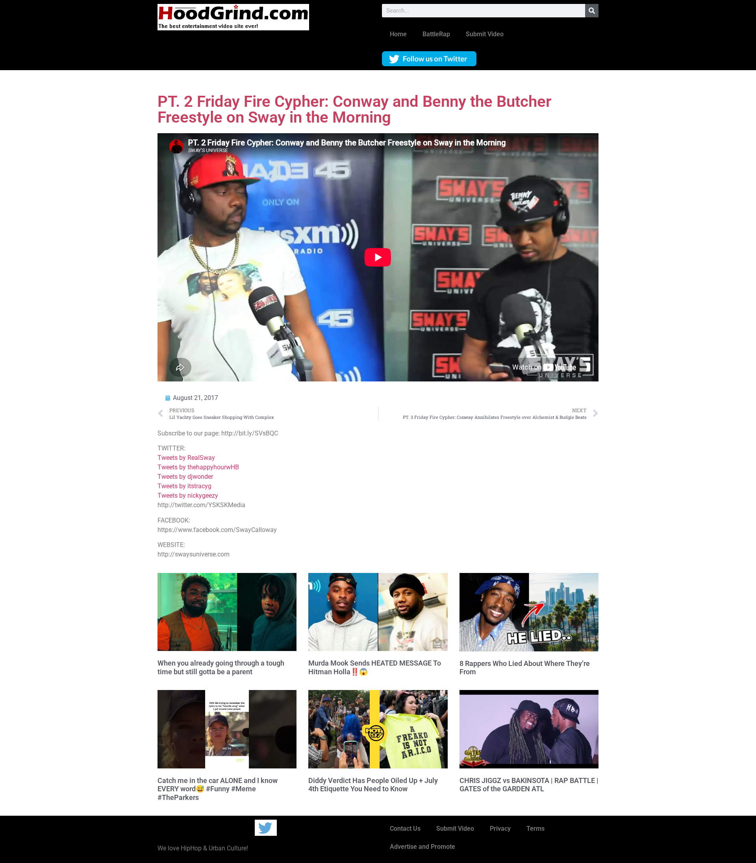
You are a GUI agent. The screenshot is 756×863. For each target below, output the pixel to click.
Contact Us (405, 828)
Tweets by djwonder (185, 476)
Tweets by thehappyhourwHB (198, 467)
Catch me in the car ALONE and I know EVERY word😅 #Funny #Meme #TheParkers (218, 789)
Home (398, 34)
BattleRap (436, 34)
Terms (535, 828)
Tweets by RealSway (186, 457)
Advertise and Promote (422, 846)
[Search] (591, 10)
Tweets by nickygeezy (188, 495)
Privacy (500, 828)
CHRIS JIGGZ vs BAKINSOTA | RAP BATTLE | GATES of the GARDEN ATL (529, 784)
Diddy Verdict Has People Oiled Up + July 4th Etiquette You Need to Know (373, 784)
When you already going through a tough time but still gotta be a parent (221, 667)
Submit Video (485, 34)
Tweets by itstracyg (184, 486)
